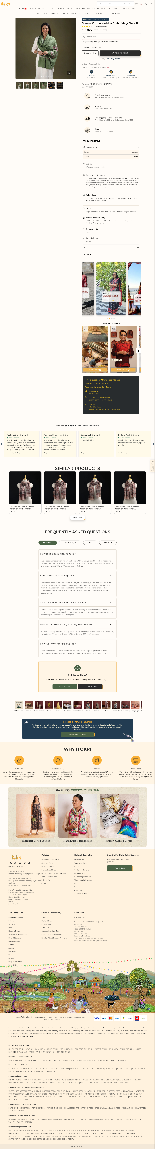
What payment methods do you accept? (64, 602)
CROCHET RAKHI (51, 1049)
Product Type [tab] (70, 542)
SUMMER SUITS (67, 1060)
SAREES (95, 9)
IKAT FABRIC (32, 1083)
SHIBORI (127, 1069)
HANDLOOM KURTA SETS (52, 1130)
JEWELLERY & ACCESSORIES (47, 14)
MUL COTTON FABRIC (91, 1080)
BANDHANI (32, 1069)
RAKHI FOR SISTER (43, 1052)
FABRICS (32, 9)
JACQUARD (43, 1069)
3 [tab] (78, 844)
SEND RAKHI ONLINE (34, 1049)
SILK (24, 1072)
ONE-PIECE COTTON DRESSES (39, 1139)
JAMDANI (65, 1069)
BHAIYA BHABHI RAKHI (24, 1052)
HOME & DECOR (129, 9)
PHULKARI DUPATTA (56, 1119)
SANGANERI (54, 1069)
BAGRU (11, 1072)
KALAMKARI (13, 1069)
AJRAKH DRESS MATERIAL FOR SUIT (50, 1091)
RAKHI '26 (86, 14)
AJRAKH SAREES (38, 1108)
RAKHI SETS (113, 1049)
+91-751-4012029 (106, 400)
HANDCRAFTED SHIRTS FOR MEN (84, 1133)
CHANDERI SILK (97, 1069)
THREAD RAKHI (101, 1049)
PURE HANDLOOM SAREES (19, 1108)
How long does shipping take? (58, 553)
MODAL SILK (110, 1069)
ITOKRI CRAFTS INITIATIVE (101, 84)
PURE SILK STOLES (24, 1122)
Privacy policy (52, 1017)
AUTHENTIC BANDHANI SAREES (60, 1108)
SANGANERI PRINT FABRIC (68, 1083)
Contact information (52, 1019)
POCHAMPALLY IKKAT (36, 1072)
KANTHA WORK (138, 1069)
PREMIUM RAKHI (66, 1049)
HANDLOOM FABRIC (16, 1083)
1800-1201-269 (79, 929)
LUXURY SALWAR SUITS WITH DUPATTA (24, 1130)
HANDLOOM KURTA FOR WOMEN (78, 1130)
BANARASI (51, 1072)
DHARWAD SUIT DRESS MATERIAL (42, 1094)
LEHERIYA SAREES (16, 1111)
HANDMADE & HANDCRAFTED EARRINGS (50, 1136)
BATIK (119, 1069)
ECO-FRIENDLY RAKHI (84, 1049)
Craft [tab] (90, 542)
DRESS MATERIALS (46, 9)
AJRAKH (23, 1069)
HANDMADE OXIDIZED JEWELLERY (82, 1136)
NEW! (21, 9)
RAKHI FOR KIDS (126, 1049)
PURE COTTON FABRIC (71, 1080)
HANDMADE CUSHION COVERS (57, 1133)
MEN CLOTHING (83, 9)
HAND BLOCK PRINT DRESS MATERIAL (99, 1094)
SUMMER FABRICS (16, 1060)
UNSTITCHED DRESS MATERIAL (21, 1091)
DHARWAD (74, 1069)
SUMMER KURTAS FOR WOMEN (88, 1060)
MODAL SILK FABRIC (109, 1083)
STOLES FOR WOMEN (38, 1119)
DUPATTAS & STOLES (110, 9)
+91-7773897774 (94, 400)
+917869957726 (94, 394)
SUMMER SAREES (32, 1060)
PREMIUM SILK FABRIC (89, 1083)
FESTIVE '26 (98, 14)
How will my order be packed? (58, 643)
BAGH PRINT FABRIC (51, 1080)
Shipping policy (80, 1017)
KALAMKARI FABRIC (47, 1083)
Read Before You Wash (77, 735)
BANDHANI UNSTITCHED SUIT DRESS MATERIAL (108, 1097)
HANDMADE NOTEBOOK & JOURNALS (113, 1136)
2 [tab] (76, 844)
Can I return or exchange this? (58, 575)
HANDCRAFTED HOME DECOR (125, 1130)
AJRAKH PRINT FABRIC (32, 1080)
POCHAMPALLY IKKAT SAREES (134, 1108)
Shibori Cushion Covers (119, 840)
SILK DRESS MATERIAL (78, 1097)
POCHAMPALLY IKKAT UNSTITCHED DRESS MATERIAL (46, 1097)
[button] (150, 3)
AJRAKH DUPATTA (114, 1119)
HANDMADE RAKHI (16, 1049)
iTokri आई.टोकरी (26, 1017)
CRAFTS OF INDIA (112, 14)
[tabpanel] (111, 288)
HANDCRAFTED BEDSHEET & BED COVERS (25, 1133)
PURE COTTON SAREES (83, 1108)
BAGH (18, 1072)
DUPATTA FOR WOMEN (17, 1119)
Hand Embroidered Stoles (77, 840)
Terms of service (66, 1017)
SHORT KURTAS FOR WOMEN (114, 1060)
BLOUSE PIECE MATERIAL (63, 1139)
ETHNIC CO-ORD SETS (102, 1130)
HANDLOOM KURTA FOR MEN (112, 1133)
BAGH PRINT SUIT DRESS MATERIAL (80, 1091)
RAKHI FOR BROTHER (61, 1052)
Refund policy (39, 1017)
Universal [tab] (47, 542)
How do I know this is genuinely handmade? (66, 624)
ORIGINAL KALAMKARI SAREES (107, 1108)
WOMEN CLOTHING (65, 9)
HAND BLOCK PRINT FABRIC (130, 1080)
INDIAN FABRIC (14, 1080)
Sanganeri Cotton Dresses (36, 840)
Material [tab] (108, 542)
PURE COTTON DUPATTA (76, 1119)
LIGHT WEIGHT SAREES (50, 1060)
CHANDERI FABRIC (109, 1080)
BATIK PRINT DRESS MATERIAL (69, 1094)
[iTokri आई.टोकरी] (5, 4)
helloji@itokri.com (95, 407)
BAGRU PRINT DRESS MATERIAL (110, 1091)
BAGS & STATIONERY (71, 14)
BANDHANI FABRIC (127, 1083)
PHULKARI (85, 1069)
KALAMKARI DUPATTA (97, 1119)
